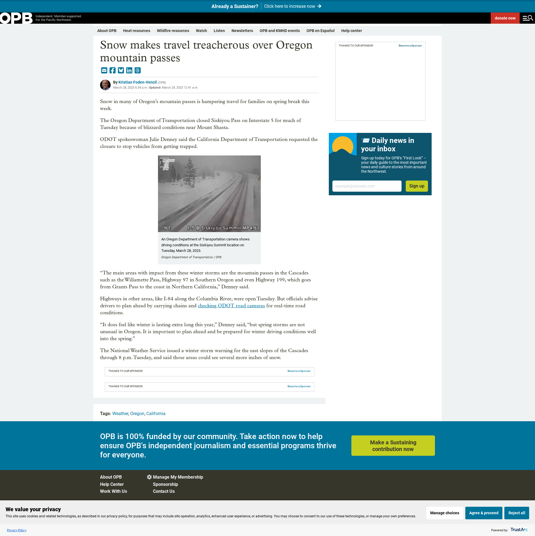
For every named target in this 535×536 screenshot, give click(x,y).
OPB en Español (321, 30)
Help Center (112, 484)
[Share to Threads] (137, 70)
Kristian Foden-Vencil (137, 82)
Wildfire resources (173, 30)
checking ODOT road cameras (231, 306)
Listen (219, 30)
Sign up (416, 186)
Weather (120, 413)
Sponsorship (165, 484)
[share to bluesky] (121, 70)
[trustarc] (518, 530)
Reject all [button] (517, 513)
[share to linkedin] (129, 70)
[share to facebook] (112, 70)
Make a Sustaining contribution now (393, 445)
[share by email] (104, 70)
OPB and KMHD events (280, 30)
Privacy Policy (16, 530)
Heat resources (136, 30)
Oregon (137, 413)
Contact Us (164, 491)
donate (505, 18)
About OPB (106, 30)
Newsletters (242, 30)
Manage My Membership (178, 477)
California (156, 413)
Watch (201, 30)
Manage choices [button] (444, 513)
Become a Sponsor (299, 370)
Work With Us (113, 491)
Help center (351, 30)
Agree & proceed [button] (483, 513)
